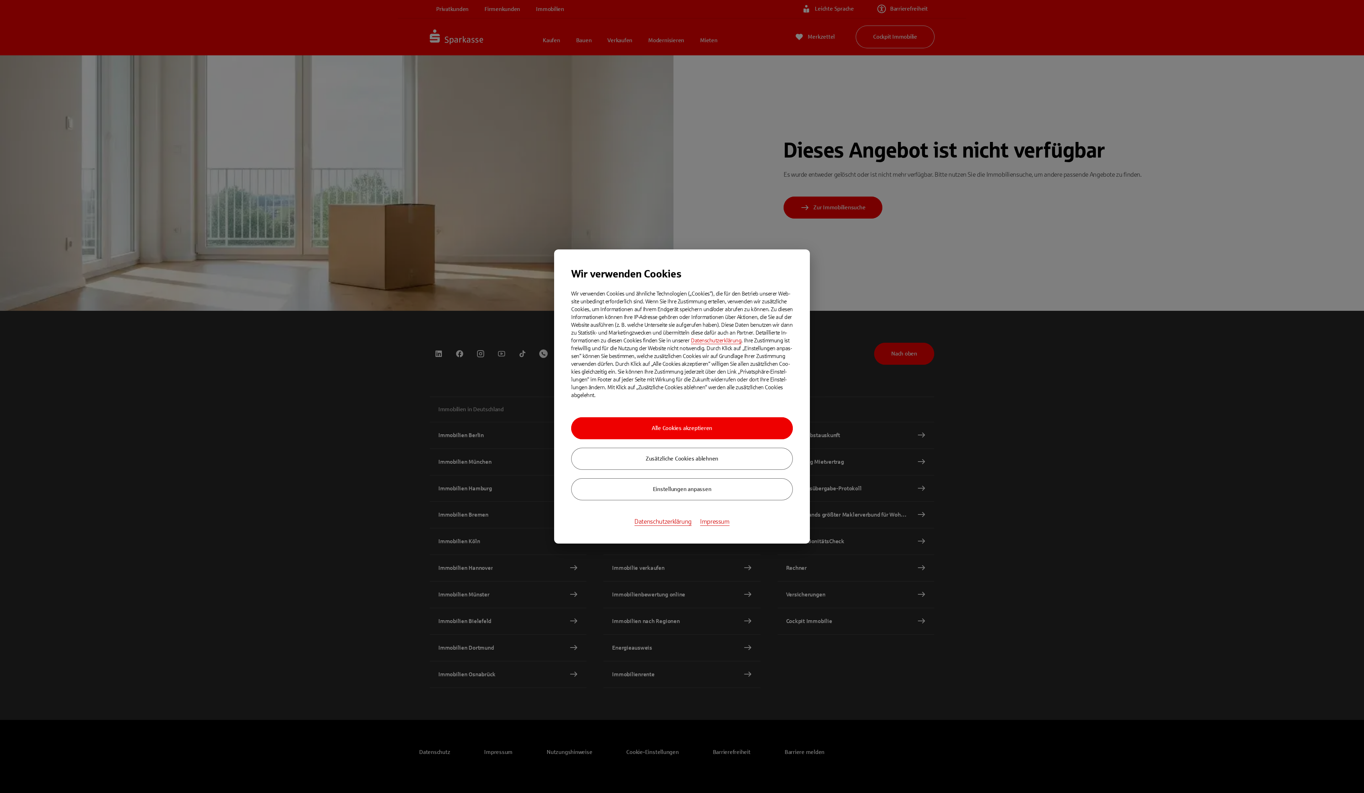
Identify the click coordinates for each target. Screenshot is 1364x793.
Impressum (715, 521)
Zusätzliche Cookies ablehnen (682, 459)
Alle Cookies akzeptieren (682, 428)
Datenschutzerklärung (716, 340)
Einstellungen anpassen (682, 489)
